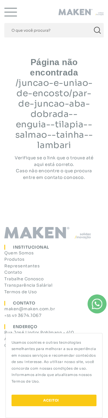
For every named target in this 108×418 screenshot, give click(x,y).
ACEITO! (51, 400)
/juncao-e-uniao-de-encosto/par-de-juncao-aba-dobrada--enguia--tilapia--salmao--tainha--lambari (54, 114)
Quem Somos (19, 253)
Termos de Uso (25, 381)
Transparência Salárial (28, 285)
